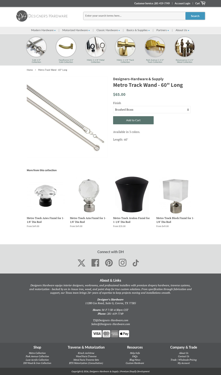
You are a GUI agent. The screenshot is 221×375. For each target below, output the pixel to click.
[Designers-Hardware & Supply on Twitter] (81, 263)
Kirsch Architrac (86, 353)
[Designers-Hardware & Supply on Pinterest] (109, 262)
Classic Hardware (107, 30)
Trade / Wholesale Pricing (184, 359)
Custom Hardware (135, 363)
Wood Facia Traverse (86, 356)
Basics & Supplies (137, 30)
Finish (117, 103)
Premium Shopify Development (135, 371)
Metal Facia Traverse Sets (86, 359)
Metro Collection (37, 353)
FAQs (135, 356)
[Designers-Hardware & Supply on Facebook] (95, 262)
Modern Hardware (42, 30)
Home (30, 69)
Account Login (182, 3)
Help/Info (135, 353)
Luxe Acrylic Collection (37, 359)
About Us (182, 30)
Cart (197, 3)
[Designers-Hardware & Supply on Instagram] (123, 262)
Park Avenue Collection (37, 356)
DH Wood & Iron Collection (37, 363)
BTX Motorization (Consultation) (86, 363)
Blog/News (134, 359)
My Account (184, 363)
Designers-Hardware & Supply (104, 371)
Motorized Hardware (75, 30)
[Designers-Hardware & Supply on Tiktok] (135, 263)
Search (195, 15)
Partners (161, 30)
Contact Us (183, 356)
